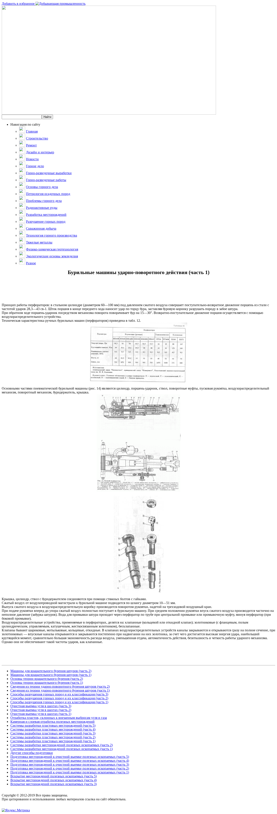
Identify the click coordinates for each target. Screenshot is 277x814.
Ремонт (31, 145)
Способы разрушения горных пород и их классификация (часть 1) (59, 702)
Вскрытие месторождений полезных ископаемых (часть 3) (53, 784)
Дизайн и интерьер (40, 152)
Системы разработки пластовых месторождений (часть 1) (52, 741)
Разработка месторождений (46, 214)
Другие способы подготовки (31, 753)
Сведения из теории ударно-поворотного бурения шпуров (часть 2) (60, 686)
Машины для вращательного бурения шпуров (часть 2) (50, 671)
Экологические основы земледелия (52, 256)
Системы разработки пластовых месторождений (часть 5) (52, 725)
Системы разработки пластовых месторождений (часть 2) (52, 737)
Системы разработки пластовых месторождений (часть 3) (52, 733)
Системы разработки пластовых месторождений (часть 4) (52, 729)
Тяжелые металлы (39, 242)
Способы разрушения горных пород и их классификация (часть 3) (59, 694)
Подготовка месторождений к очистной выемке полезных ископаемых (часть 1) (69, 772)
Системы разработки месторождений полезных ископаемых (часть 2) (61, 745)
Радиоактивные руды (41, 208)
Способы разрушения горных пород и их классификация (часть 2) (59, 698)
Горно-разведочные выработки (49, 173)
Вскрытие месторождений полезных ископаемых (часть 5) (53, 776)
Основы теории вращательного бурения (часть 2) (46, 679)
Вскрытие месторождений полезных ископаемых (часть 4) (53, 780)
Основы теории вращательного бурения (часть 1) (46, 682)
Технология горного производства (51, 235)
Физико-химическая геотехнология (52, 249)
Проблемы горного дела (44, 201)
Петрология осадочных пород (48, 194)
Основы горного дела (42, 187)
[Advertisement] (138, 293)
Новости (32, 159)
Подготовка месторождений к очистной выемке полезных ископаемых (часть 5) (69, 757)
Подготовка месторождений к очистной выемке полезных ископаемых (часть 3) (69, 764)
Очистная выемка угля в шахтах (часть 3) (40, 706)
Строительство (37, 138)
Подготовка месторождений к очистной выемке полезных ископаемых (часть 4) (69, 760)
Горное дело (35, 166)
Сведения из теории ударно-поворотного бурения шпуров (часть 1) (60, 690)
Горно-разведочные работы (46, 180)
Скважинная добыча (41, 228)
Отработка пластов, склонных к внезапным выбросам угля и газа (58, 718)
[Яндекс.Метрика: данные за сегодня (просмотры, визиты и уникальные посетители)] (16, 810)
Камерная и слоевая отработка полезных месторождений (52, 721)
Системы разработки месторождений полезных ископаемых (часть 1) (61, 749)
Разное (31, 263)
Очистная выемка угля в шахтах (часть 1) (40, 714)
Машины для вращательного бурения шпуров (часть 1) (50, 675)
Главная (32, 131)
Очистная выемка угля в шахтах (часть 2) (40, 710)
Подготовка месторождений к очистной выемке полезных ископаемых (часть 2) (69, 768)
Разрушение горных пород (45, 221)
